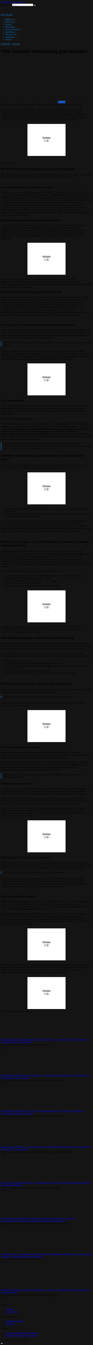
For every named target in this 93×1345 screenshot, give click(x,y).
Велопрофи (7, 14)
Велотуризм (10, 27)
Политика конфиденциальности (21, 1333)
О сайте (9, 1309)
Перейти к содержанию (13, 2)
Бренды (8, 24)
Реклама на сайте (14, 1321)
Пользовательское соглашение (21, 1335)
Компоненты (10, 32)
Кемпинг (8, 39)
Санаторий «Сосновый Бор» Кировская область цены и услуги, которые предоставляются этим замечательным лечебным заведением (38, 1219)
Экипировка (10, 37)
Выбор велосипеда (12, 29)
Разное (16, 44)
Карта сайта (11, 1312)
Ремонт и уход (11, 34)
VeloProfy (5, 44)
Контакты (10, 1323)
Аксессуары (10, 22)
